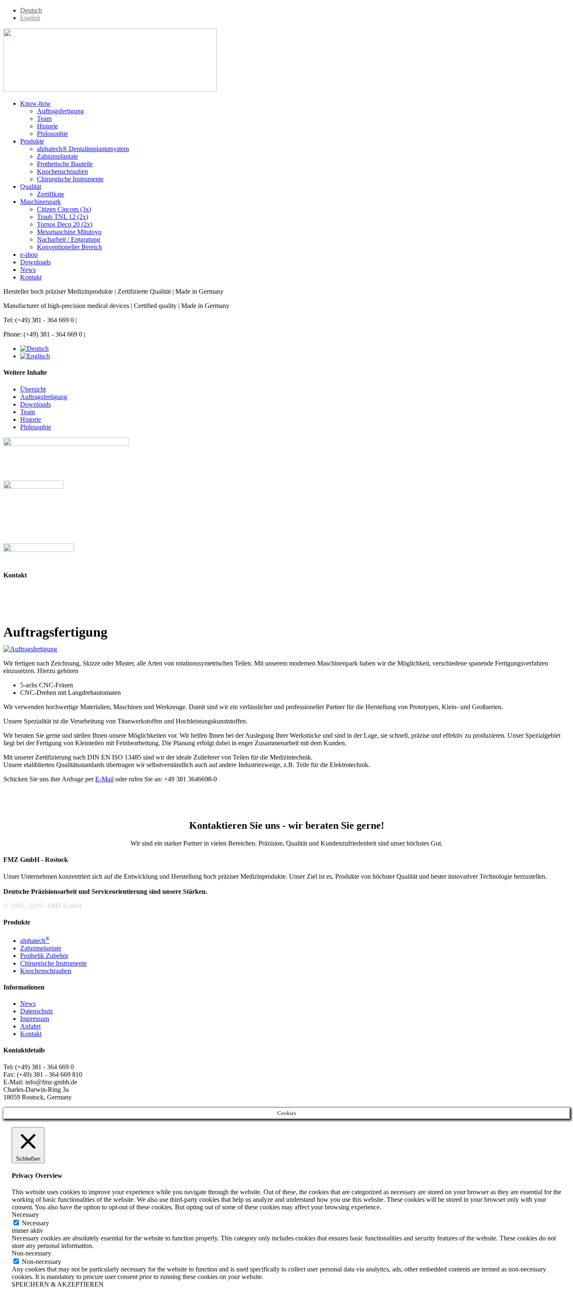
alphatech (34, 940)
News (28, 1003)
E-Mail (104, 779)
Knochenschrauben (45, 970)
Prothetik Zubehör (44, 955)
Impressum (34, 1018)
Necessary (35, 1223)
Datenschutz (36, 1011)
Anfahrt (30, 1026)
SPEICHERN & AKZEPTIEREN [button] (58, 1284)
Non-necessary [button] (31, 1253)
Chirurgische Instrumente (53, 963)
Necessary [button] (25, 1214)
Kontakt (31, 1033)
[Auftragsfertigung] (30, 649)
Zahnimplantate (40, 948)
